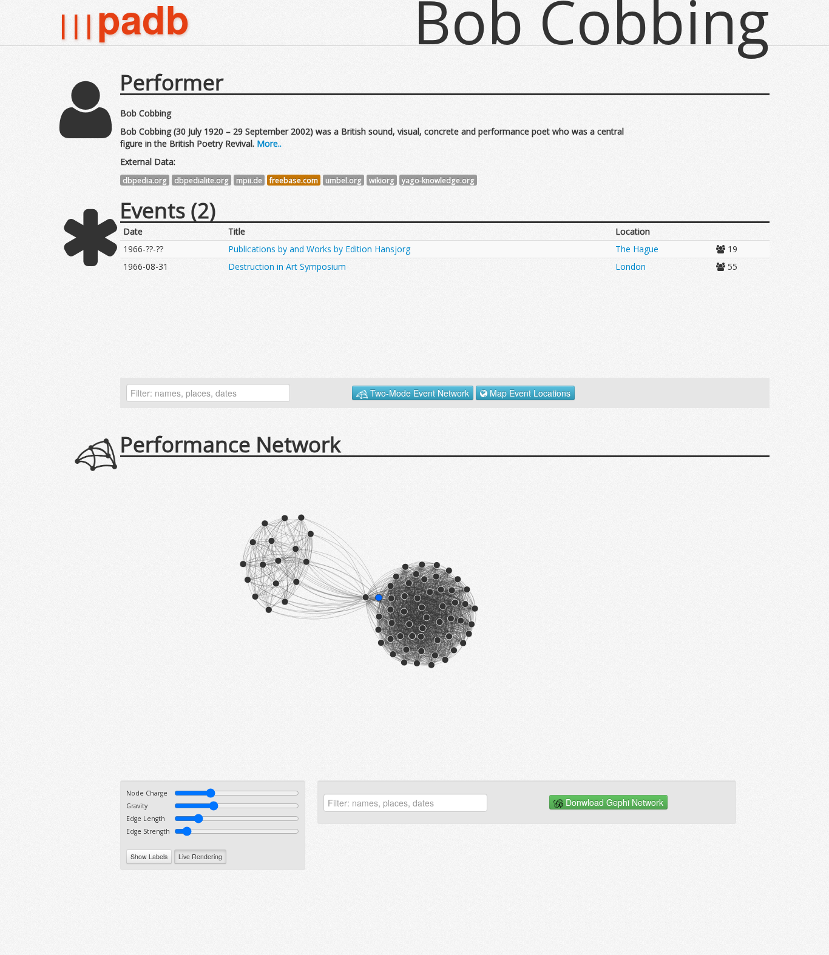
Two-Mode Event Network (418, 393)
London (630, 266)
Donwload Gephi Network (613, 802)
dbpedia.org (145, 180)
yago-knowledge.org (438, 180)
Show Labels (148, 856)
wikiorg (381, 180)
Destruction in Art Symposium (287, 266)
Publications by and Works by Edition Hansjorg (319, 249)
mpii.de (249, 180)
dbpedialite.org (201, 180)
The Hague (636, 249)
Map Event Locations (528, 393)
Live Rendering (200, 856)
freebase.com (293, 180)
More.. (268, 143)
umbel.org (343, 180)
